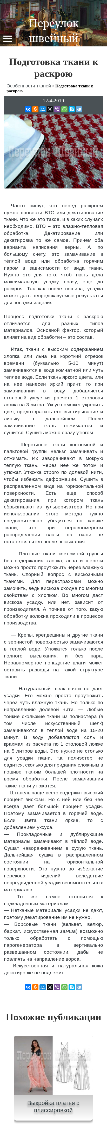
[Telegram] (79, 109)
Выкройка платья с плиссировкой (53, 1107)
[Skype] (72, 109)
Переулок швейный (54, 30)
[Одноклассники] (35, 109)
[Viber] (57, 109)
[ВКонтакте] (28, 109)
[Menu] (7, 38)
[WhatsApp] (64, 109)
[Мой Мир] (42, 109)
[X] (50, 109)
